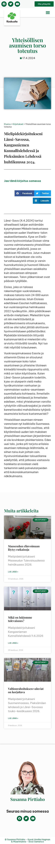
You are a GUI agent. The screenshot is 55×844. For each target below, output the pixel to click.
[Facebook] (4, 4)
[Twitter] (10, 4)
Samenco (39, 841)
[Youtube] (17, 4)
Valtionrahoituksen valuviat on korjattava (26, 690)
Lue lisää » (13, 572)
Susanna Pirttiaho (27, 799)
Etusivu (7, 124)
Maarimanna (19, 841)
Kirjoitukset (18, 124)
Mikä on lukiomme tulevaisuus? (20, 619)
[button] (48, 12)
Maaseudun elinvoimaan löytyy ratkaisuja (24, 547)
